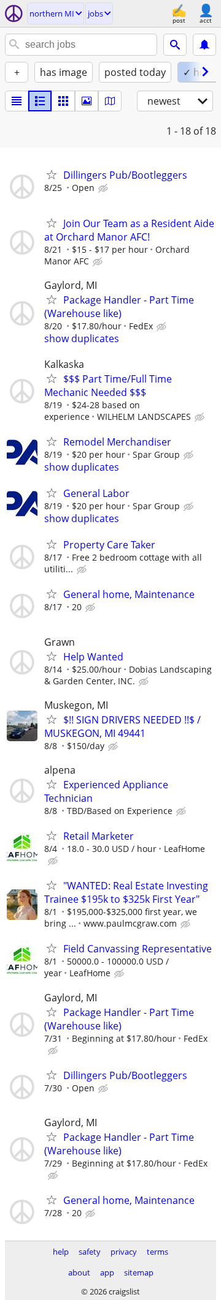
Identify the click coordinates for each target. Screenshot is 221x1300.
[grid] (63, 101)
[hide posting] (104, 188)
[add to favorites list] (51, 174)
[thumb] (40, 101)
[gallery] (86, 101)
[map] (110, 101)
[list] (16, 101)
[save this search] (204, 45)
